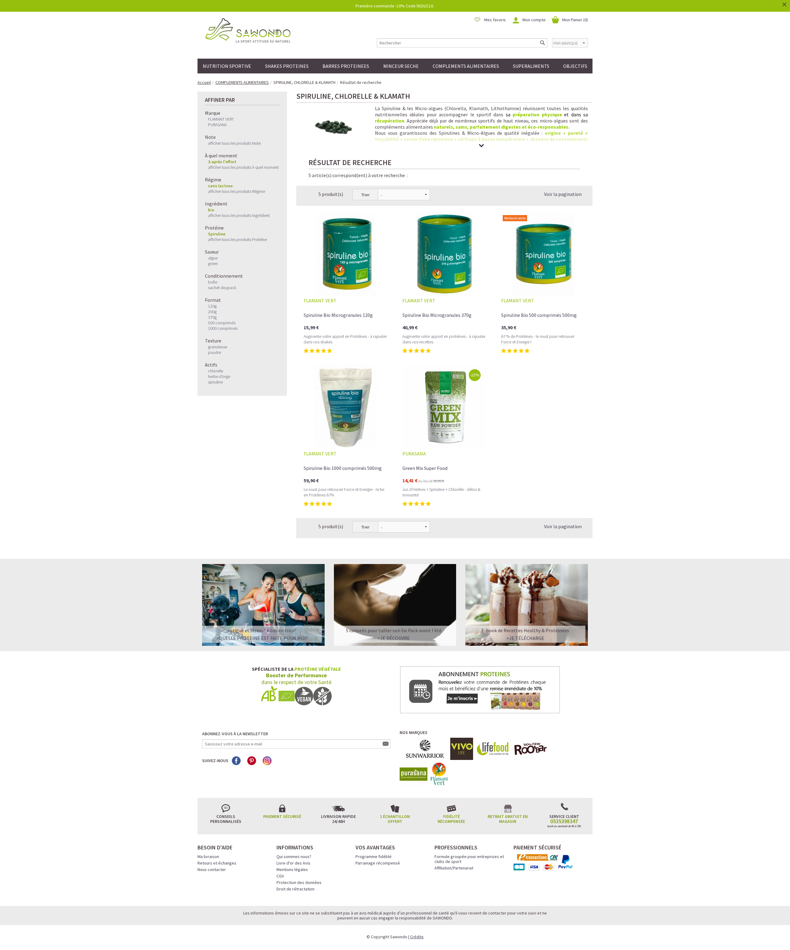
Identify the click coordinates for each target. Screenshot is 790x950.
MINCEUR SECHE (401, 66)
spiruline (215, 382)
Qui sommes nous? (293, 856)
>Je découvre (393, 638)
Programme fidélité (374, 856)
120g (212, 306)
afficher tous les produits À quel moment (243, 167)
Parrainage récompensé (378, 863)
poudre (214, 352)
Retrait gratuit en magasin (508, 819)
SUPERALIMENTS (531, 66)
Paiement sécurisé (282, 816)
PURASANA (217, 124)
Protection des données (299, 882)
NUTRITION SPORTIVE (227, 66)
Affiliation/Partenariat (453, 868)
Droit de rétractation (295, 889)
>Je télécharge (525, 638)
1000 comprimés (223, 328)
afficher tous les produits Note (234, 143)
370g (212, 317)
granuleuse (217, 347)
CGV (280, 876)
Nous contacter (212, 869)
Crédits (417, 937)
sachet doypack (222, 287)
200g (212, 311)
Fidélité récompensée (451, 819)
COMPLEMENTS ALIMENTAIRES (466, 66)
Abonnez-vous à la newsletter (235, 733)
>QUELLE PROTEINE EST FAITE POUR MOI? (262, 638)
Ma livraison (208, 856)
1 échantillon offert (395, 819)
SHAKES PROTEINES (287, 66)
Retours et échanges (217, 863)
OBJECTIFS (575, 66)
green (213, 263)
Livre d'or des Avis (293, 863)
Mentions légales (292, 869)
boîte (212, 282)
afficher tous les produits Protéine (237, 239)
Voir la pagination (563, 194)
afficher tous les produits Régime (236, 191)
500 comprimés (221, 323)
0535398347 (564, 821)
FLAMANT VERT (221, 119)
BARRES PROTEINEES (345, 66)
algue (213, 258)
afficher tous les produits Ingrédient (239, 215)
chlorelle (215, 371)
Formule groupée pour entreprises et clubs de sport (469, 859)
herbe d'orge (219, 376)
